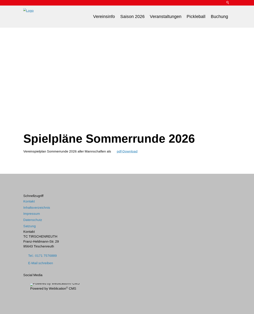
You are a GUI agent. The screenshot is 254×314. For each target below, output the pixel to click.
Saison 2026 (132, 16)
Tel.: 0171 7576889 (42, 255)
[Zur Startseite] (28, 16)
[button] (222, 3)
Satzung (29, 226)
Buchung (219, 16)
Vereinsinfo (104, 16)
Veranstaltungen (165, 16)
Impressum (31, 213)
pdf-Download (127, 151)
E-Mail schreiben (40, 263)
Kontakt (29, 201)
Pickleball (196, 16)
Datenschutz (32, 220)
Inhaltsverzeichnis (36, 207)
